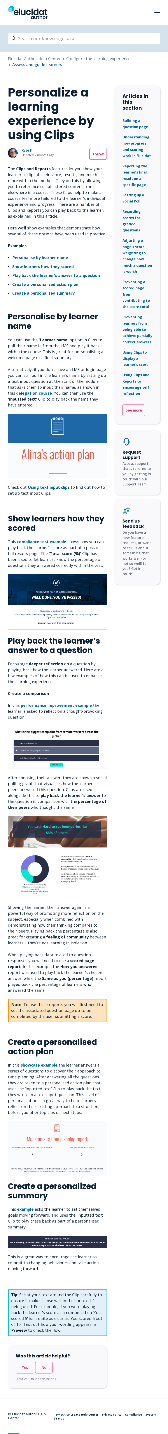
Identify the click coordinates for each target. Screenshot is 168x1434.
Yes (25, 1367)
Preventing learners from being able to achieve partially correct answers (137, 329)
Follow (98, 154)
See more (134, 410)
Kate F (27, 150)
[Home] (27, 12)
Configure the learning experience (98, 58)
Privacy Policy (112, 1414)
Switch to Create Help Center (77, 1414)
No (43, 1367)
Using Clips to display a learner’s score (135, 358)
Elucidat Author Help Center (34, 58)
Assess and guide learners (37, 64)
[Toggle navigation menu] (157, 12)
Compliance (134, 1414)
